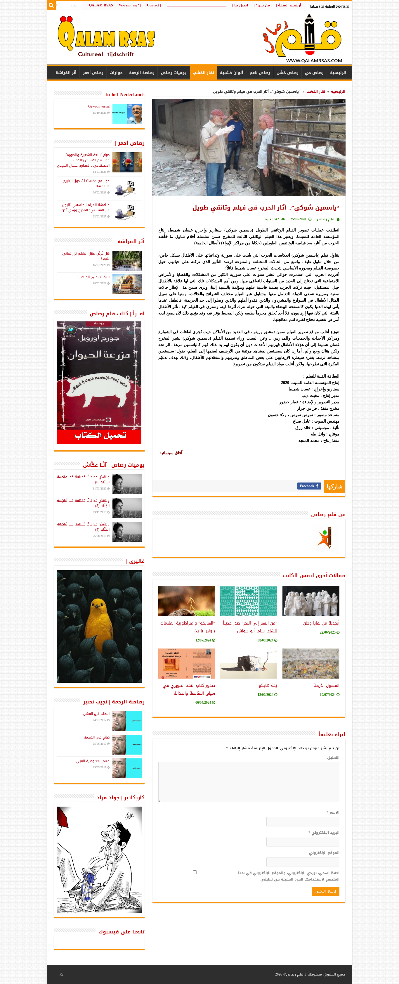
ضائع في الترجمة (97, 737)
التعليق (333, 757)
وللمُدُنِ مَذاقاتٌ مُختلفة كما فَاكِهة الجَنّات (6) (83, 479)
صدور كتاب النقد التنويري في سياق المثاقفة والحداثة (189, 689)
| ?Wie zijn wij (130, 5)
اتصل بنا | (240, 5)
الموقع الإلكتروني (324, 853)
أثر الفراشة (66, 72)
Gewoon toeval (99, 106)
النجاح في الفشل (96, 713)
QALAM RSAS (101, 5)
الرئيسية (338, 72)
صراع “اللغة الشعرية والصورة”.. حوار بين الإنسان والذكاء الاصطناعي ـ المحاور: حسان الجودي (83, 160)
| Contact (154, 5)
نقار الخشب (203, 72)
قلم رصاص (325, 219)
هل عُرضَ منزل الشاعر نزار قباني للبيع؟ (86, 256)
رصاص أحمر (93, 72)
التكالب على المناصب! (93, 277)
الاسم (333, 812)
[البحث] (51, 5)
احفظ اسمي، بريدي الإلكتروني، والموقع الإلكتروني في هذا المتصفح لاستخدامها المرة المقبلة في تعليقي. (288, 876)
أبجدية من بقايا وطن (321, 623)
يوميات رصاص (173, 72)
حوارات (116, 72)
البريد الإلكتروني (323, 832)
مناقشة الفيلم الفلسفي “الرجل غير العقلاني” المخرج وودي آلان (86, 207)
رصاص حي (314, 72)
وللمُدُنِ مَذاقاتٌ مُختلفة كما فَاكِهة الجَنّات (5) (83, 503)
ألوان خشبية (231, 72)
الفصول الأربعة (326, 685)
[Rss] (61, 974)
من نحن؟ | (262, 5)
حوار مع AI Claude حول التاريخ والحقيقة (86, 183)
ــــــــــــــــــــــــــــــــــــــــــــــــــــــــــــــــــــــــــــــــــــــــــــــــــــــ (196, 5)
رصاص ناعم (260, 72)
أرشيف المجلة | (288, 5)
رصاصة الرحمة (142, 72)
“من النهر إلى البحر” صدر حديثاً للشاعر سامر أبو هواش (250, 627)
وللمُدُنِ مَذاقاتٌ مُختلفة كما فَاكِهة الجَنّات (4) (83, 527)
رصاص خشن (288, 72)
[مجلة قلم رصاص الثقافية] (199, 38)
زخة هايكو (268, 685)
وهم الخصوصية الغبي (93, 761)
